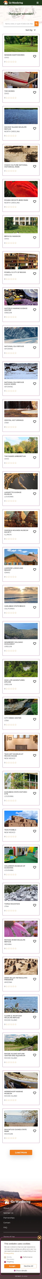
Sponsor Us (8, 1213)
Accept (12, 1266)
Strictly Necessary (10, 1258)
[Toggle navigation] (36, 2)
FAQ (5, 1228)
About (6, 1208)
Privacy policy (9, 1253)
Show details (21, 1271)
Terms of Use (9, 1237)
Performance (27, 1257)
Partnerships (8, 1218)
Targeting (10, 1262)
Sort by (29, 30)
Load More (21, 1152)
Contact (6, 1223)
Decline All (28, 1266)
